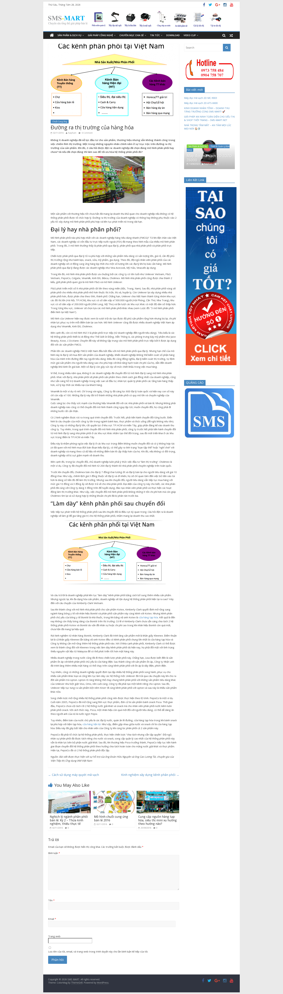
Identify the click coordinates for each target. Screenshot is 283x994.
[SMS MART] (134, 13)
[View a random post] (231, 35)
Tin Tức (155, 35)
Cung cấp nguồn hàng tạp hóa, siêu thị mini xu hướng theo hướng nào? (157, 820)
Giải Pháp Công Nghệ (100, 35)
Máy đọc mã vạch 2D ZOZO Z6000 (209, 157)
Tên (51, 900)
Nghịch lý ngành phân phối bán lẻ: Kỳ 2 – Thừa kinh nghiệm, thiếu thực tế (69, 820)
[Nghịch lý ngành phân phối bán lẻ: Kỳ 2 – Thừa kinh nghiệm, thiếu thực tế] (69, 793)
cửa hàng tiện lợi (92, 724)
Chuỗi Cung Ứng (59, 121)
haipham (72, 132)
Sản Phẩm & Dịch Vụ (69, 35)
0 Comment (87, 132)
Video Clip (190, 35)
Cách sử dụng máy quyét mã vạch (73, 775)
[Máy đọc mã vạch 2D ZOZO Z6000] (209, 138)
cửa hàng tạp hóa (148, 617)
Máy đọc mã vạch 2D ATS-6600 (201, 103)
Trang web (54, 936)
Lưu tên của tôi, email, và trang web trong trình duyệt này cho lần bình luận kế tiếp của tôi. (98, 951)
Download (173, 35)
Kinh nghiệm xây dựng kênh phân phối (150, 775)
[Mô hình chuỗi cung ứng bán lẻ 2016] (113, 793)
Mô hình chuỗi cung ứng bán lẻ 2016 (111, 818)
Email (52, 918)
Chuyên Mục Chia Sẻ (131, 35)
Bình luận (54, 853)
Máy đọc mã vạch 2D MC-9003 (200, 97)
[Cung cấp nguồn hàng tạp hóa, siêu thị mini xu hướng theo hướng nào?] (158, 793)
